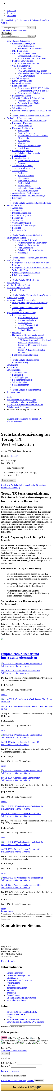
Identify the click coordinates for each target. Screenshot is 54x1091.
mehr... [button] (4, 694)
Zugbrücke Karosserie (27, 180)
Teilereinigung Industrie (17, 238)
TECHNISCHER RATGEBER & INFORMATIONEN (22, 1013)
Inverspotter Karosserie (22, 123)
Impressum (11, 993)
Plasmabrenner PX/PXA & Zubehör (33, 91)
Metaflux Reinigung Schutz (19, 285)
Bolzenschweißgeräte (21, 83)
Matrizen (21, 143)
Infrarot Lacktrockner (21, 213)
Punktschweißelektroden (28, 160)
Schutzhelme (12, 365)
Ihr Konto (11, 13)
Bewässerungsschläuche (22, 380)
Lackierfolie (17, 218)
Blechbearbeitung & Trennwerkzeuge (28, 195)
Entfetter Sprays (19, 290)
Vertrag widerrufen (15, 973)
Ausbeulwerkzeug (20, 170)
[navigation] (6, 1048)
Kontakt (10, 990)
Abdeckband (17, 208)
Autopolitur (17, 210)
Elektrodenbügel (25, 125)
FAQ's (9, 1017)
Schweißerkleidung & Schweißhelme (28, 98)
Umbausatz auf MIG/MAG (30, 56)
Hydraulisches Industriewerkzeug (21, 312)
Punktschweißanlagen (21, 96)
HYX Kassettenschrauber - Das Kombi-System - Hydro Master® (35, 341)
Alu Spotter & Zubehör (22, 165)
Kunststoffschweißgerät (28, 190)
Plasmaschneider (19, 86)
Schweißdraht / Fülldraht (28, 63)
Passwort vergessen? (10, 1071)
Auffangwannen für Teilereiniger (32, 243)
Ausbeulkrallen (24, 185)
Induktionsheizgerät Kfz (22, 150)
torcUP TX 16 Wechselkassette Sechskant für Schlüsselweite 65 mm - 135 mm (21, 814)
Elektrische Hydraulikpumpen (25, 355)
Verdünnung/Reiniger (21, 223)
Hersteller (5, 1026)
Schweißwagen (19, 108)
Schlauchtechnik (14, 370)
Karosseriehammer (26, 175)
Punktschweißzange (21, 158)
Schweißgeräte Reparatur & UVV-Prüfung (25, 1022)
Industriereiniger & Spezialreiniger (22, 300)
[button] (27, 656)
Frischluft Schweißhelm (28, 101)
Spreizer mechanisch (27, 320)
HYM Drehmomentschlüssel (30, 337)
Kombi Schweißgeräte (22, 81)
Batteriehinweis (13, 995)
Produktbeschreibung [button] (10, 487)
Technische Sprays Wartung (19, 287)
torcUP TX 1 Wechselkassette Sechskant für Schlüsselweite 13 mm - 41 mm (20, 671)
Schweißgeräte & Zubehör (18, 41)
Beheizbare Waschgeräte (28, 245)
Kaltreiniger (23, 253)
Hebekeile (16, 332)
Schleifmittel (17, 220)
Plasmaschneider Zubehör (29, 93)
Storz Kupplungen (20, 377)
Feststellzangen (24, 148)
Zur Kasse (11, 10)
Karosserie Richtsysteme (23, 128)
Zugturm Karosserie (26, 133)
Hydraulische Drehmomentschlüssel (28, 335)
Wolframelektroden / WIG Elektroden (34, 73)
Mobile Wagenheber (15, 297)
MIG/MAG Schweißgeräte (24, 53)
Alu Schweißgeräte (20, 78)
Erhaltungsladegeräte (21, 275)
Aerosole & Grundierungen (24, 225)
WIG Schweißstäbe (26, 76)
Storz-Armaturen (19, 372)
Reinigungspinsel (25, 248)
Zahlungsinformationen (17, 988)
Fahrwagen (17, 198)
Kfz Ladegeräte (13, 260)
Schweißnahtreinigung (22, 106)
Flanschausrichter (25, 327)
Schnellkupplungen (20, 385)
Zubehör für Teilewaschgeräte (31, 250)
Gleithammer (23, 178)
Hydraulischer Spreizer (28, 317)
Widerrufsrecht (13, 983)
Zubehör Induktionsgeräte (29, 153)
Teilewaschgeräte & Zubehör (25, 240)
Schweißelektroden (26, 46)
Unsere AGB (12, 978)
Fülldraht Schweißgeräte (23, 61)
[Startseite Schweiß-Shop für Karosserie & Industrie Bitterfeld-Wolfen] (27, 23)
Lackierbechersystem (21, 215)
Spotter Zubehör (19, 155)
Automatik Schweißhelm (28, 103)
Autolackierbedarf (14, 205)
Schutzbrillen (12, 367)
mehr (8, 919)
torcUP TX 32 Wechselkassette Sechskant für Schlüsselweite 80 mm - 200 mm (21, 850)
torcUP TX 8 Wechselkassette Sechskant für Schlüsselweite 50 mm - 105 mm (20, 779)
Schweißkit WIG (25, 68)
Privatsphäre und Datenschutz (20, 980)
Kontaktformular (8, 961)
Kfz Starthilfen (13, 282)
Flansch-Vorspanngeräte (28, 325)
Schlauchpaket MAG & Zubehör (32, 58)
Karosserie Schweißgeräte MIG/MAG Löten (31, 111)
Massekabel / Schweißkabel (30, 48)
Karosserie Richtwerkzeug (29, 145)
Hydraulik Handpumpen (28, 330)
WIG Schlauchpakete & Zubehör (32, 71)
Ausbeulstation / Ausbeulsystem (26, 193)
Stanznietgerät (24, 140)
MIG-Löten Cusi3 (20, 51)
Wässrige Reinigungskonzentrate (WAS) (29, 302)
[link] (27, 485)
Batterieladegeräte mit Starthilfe (26, 272)
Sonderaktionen (13, 392)
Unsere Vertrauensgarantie (18, 975)
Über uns (11, 985)
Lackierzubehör (19, 230)
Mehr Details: (30, 115)
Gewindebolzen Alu (26, 168)
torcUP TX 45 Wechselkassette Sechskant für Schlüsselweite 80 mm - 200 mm (21, 886)
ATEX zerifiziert (25, 322)
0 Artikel (5, 30)
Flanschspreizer (19, 315)
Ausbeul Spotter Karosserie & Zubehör (29, 120)
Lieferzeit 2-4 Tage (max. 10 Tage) (22, 472)
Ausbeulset (22, 173)
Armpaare (22, 163)
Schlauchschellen (19, 382)
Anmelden (11, 15)
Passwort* (5, 1066)
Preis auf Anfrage (8, 461)
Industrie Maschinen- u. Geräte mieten (23, 1019)
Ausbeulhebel (24, 183)
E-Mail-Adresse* (8, 1063)
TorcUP (14, 456)
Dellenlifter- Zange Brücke (29, 188)
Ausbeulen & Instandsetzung (19, 118)
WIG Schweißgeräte (21, 66)
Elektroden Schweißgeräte (23, 43)
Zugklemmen (23, 130)
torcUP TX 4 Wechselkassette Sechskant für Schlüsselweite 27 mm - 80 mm (20, 743)
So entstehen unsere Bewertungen (21, 998)
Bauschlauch (17, 375)
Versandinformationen (16, 1000)
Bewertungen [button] (7, 911)
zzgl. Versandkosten (15, 468)
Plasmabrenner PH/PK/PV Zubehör (33, 88)
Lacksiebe (16, 228)
